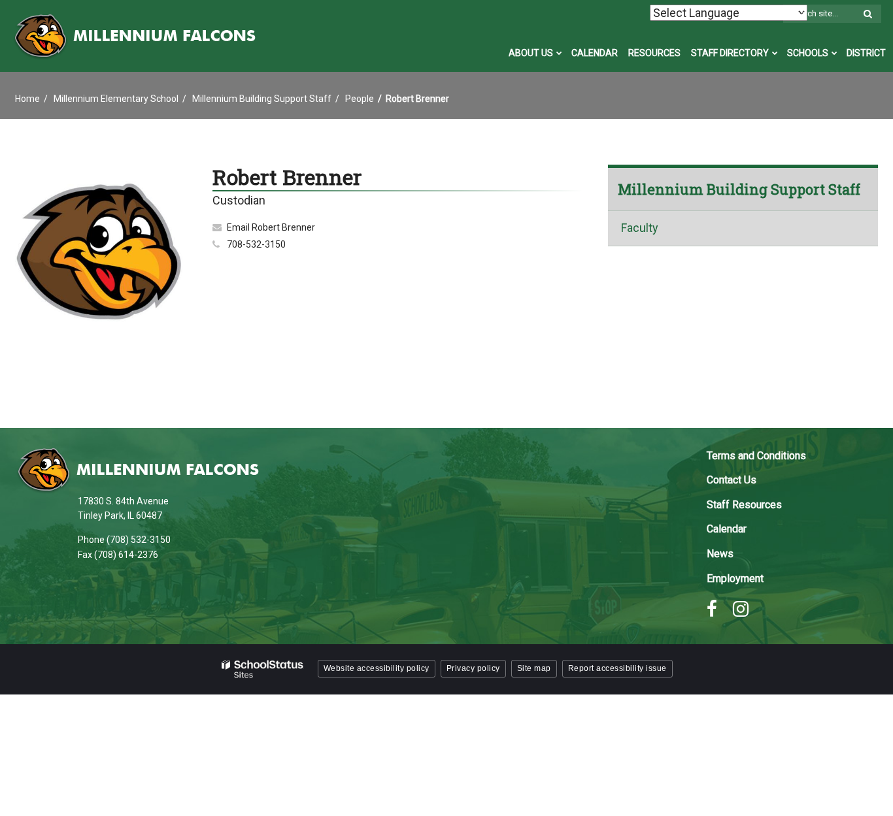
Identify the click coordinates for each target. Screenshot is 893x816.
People (359, 98)
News (720, 553)
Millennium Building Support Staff (261, 98)
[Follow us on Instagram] (741, 609)
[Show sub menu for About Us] (559, 53)
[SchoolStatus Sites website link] (263, 669)
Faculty (639, 228)
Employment (735, 578)
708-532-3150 (256, 244)
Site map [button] (534, 668)
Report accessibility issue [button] (617, 668)
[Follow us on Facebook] (712, 609)
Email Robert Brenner (271, 227)
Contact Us (731, 480)
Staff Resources (744, 504)
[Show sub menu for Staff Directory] (775, 53)
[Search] (867, 14)
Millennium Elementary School (116, 98)
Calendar (727, 529)
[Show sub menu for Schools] (834, 53)
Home (27, 98)
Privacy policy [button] (473, 668)
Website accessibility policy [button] (377, 668)
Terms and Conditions (756, 455)
